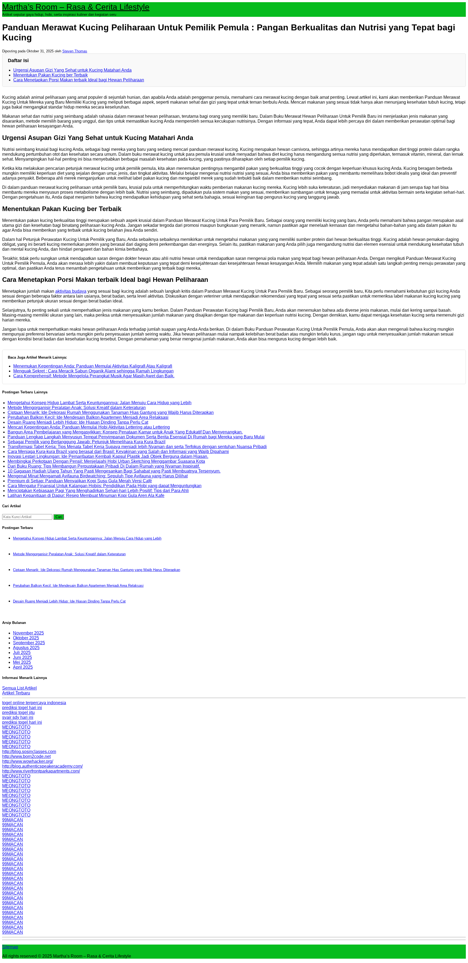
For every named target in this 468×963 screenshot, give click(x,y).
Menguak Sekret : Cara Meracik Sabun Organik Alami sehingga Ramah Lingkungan (93, 371)
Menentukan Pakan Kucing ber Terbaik (50, 75)
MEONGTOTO (16, 727)
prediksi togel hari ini (22, 707)
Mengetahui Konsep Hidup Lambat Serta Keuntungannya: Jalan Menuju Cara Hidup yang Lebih (99, 402)
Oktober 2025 (26, 638)
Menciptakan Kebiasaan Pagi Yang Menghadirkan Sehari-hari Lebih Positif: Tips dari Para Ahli (98, 490)
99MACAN (12, 820)
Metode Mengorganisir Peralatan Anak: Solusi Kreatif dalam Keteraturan (77, 407)
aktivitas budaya (70, 291)
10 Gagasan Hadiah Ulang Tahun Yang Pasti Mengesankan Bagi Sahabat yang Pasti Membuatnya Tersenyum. (114, 471)
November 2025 (28, 633)
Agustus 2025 (26, 647)
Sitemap (10, 947)
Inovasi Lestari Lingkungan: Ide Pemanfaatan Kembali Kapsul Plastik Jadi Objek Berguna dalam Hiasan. (108, 456)
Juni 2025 (22, 657)
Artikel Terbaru (16, 693)
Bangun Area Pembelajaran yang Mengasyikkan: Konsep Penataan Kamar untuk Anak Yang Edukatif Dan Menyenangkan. (125, 432)
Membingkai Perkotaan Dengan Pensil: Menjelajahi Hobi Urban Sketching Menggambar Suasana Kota (106, 461)
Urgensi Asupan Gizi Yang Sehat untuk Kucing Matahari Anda (72, 70)
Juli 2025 (22, 652)
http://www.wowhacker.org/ (27, 761)
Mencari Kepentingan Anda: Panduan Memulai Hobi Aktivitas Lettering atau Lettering (89, 427)
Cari (59, 517)
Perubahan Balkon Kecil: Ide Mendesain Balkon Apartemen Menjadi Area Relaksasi (88, 417)
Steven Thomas (74, 51)
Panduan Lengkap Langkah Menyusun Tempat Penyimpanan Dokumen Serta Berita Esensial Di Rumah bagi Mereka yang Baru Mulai (136, 437)
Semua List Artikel (19, 688)
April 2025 (23, 667)
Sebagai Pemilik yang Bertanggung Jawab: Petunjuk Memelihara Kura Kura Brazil (86, 441)
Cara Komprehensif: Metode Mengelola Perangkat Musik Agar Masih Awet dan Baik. (93, 376)
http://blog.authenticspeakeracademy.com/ (42, 766)
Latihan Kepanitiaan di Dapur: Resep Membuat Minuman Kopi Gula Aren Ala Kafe (86, 495)
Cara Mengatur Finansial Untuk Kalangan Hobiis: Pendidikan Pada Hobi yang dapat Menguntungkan (105, 485)
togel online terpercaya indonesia (34, 702)
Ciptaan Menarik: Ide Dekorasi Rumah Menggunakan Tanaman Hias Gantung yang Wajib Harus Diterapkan (111, 412)
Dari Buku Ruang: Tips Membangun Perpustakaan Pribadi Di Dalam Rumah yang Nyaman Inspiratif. (104, 466)
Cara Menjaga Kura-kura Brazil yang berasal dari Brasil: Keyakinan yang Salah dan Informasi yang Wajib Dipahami (118, 451)
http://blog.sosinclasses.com (29, 751)
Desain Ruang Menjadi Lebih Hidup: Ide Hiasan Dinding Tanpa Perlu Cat (78, 422)
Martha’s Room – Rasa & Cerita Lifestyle (76, 6)
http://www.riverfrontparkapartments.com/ (41, 771)
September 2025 (29, 642)
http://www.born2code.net (26, 756)
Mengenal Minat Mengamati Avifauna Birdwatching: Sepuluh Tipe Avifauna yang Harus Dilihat (98, 476)
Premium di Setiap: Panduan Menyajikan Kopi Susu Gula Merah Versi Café (80, 481)
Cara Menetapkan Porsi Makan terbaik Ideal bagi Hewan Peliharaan (78, 80)
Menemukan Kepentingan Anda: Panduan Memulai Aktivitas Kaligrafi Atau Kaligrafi (92, 366)
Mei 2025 (22, 662)
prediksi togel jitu (18, 712)
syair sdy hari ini (17, 717)
